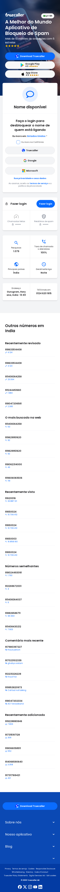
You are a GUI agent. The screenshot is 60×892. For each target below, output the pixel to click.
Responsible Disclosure (45, 869)
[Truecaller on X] (25, 887)
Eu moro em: (28, 136)
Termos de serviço (19, 869)
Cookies (31, 869)
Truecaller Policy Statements (16, 876)
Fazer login (45, 203)
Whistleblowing (18, 872)
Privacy (8, 869)
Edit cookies (51, 876)
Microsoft (32, 170)
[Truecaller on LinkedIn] (40, 887)
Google (32, 160)
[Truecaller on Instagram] (30, 887)
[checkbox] (30, 822)
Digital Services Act (37, 876)
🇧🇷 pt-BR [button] (47, 15)
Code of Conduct (41, 872)
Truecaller (32, 150)
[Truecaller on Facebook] (20, 887)
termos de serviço (39, 183)
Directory (29, 872)
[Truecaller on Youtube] (35, 887)
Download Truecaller (32, 56)
